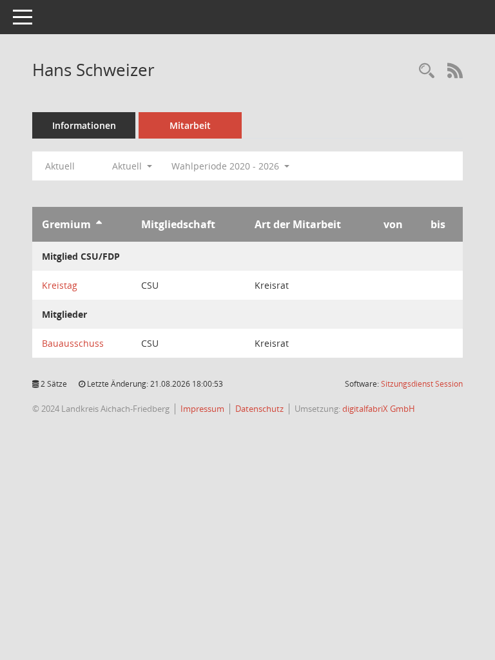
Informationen (84, 125)
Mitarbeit (190, 125)
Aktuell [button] (128, 166)
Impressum (202, 408)
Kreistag (59, 285)
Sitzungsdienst (422, 383)
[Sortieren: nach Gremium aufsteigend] (99, 224)
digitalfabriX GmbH (378, 408)
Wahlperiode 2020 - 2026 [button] (226, 166)
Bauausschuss (73, 343)
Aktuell (60, 166)
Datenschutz (259, 408)
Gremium (66, 224)
